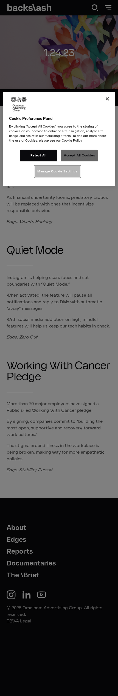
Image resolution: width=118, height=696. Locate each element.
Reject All (38, 155)
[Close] (107, 99)
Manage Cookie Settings (57, 171)
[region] (59, 139)
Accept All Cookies (79, 155)
